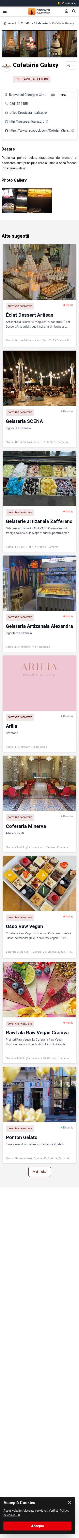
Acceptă (37, 1526)
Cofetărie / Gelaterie (34, 23)
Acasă (12, 23)
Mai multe (40, 1172)
